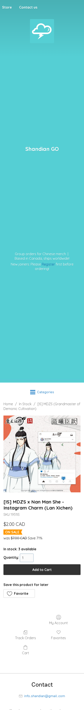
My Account (58, 623)
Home (8, 404)
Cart (25, 653)
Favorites (58, 638)
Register (48, 264)
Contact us (28, 7)
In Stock (25, 404)
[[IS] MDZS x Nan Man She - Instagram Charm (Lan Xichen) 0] (42, 454)
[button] (19, 593)
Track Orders (25, 638)
